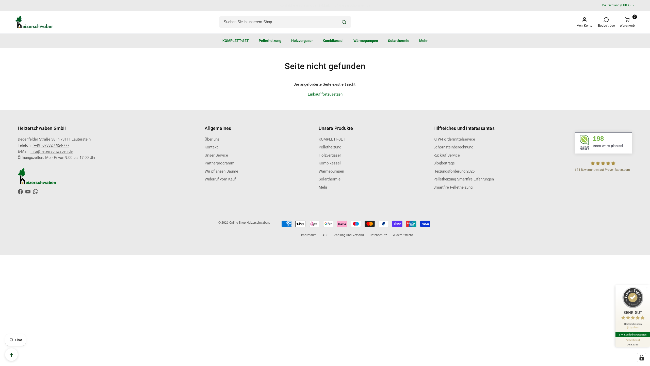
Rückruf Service (446, 155)
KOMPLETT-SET (235, 41)
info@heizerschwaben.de (51, 151)
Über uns (212, 139)
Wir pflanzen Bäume (221, 171)
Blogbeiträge (444, 163)
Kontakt (211, 147)
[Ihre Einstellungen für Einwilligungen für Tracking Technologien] (641, 357)
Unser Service (216, 155)
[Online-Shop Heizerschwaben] (34, 22)
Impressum (309, 235)
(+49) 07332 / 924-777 (50, 145)
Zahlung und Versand (349, 235)
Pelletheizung (270, 41)
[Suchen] (344, 22)
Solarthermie (398, 41)
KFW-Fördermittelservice (454, 139)
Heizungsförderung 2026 (454, 171)
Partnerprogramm (219, 163)
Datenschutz (378, 235)
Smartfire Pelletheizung (453, 187)
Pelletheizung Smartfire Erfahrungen (463, 179)
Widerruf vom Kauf (220, 179)
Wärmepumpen (365, 41)
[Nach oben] (11, 354)
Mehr (423, 41)
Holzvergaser (302, 41)
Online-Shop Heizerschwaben (249, 222)
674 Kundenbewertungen (632, 334)
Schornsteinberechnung (453, 147)
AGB (325, 235)
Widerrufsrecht (403, 235)
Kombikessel (333, 41)
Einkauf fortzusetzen (325, 94)
